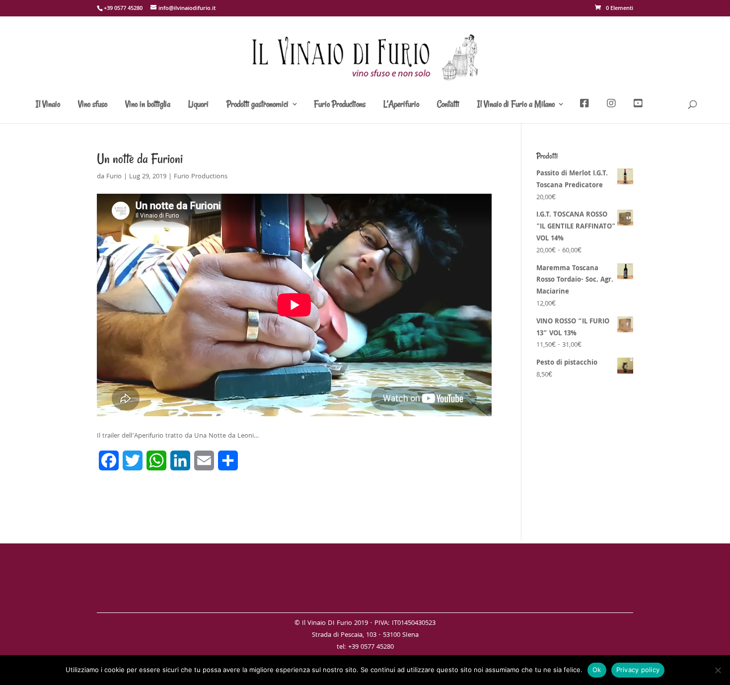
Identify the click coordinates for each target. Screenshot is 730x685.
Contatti (448, 105)
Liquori (198, 105)
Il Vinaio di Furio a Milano (516, 105)
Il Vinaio (48, 105)
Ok (596, 670)
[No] (718, 670)
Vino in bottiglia (147, 105)
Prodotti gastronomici (257, 105)
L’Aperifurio (401, 105)
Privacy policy (638, 670)
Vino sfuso (92, 105)
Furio (114, 176)
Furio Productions (339, 105)
